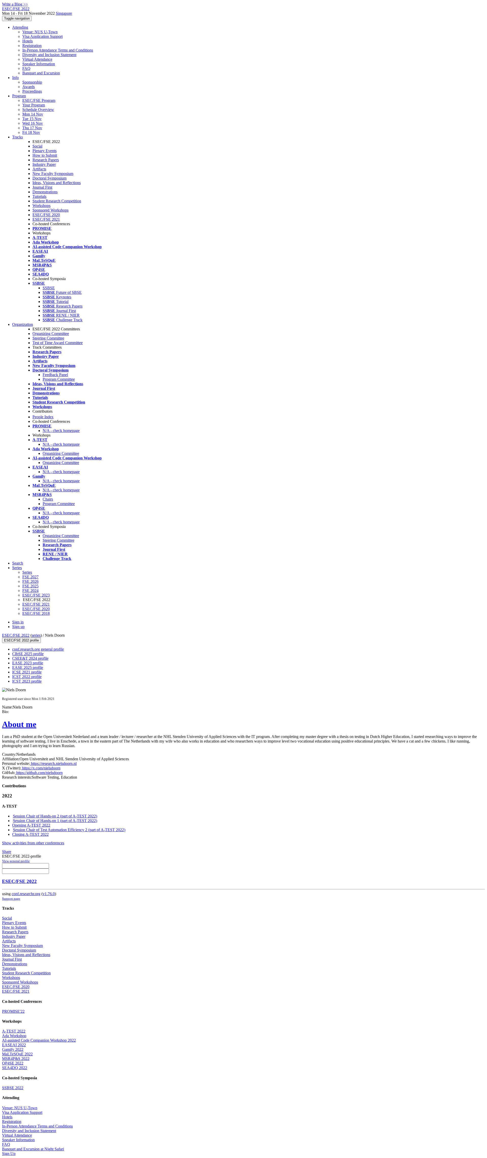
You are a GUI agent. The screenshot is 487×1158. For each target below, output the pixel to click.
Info (15, 77)
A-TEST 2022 (13, 1031)
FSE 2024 (30, 590)
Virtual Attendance (37, 59)
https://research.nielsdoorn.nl (53, 763)
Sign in (18, 622)
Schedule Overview (38, 109)
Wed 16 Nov (32, 123)
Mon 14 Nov (32, 114)
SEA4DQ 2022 (14, 1068)
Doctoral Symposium (49, 178)
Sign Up (8, 1153)
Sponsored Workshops (50, 210)
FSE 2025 (30, 586)
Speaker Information (38, 64)
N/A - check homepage (61, 430)
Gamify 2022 (12, 1049)
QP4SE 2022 (12, 1063)
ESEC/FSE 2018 (36, 613)
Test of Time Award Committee (57, 343)
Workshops (41, 205)
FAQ (26, 68)
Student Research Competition (56, 201)
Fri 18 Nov (31, 132)
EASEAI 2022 (14, 1045)
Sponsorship (32, 82)
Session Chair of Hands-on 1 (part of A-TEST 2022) (55, 820)
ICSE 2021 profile (27, 672)
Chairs (48, 499)
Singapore (64, 13)
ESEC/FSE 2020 (46, 215)
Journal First (42, 187)
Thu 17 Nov (32, 128)
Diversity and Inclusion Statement (49, 55)
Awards (28, 87)
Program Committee (59, 379)
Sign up (18, 626)
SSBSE (49, 288)
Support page (11, 898)
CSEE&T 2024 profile (30, 658)
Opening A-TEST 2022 (31, 825)
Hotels (27, 41)
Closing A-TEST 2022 (30, 834)
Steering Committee (48, 338)
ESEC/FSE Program (38, 100)
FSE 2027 (30, 577)
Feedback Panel (55, 375)
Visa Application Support (42, 36)
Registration (32, 45)
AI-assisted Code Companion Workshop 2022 (39, 1040)
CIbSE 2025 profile (28, 654)
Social (37, 146)
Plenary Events (44, 151)
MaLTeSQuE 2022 (17, 1054)
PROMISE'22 (13, 1011)
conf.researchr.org (26, 894)
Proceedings (32, 91)
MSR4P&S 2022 (15, 1058)
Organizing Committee (50, 333)
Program (19, 96)
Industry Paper (44, 164)
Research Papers (45, 160)
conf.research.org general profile (38, 649)
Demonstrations (45, 192)
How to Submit (44, 155)
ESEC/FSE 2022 (15, 635)
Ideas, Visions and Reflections (56, 183)
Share (6, 851)
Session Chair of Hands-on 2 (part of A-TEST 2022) (55, 816)
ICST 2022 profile (27, 676)
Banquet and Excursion (41, 73)
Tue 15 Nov (32, 119)
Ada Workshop (14, 1036)
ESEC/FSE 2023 (36, 595)
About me (19, 724)
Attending (20, 27)
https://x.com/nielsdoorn (40, 768)
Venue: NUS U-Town (40, 32)
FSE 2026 (30, 581)
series (36, 635)
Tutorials (39, 196)
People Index (43, 417)
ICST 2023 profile (27, 681)
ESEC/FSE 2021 (46, 219)
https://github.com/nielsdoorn (39, 772)
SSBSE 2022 (12, 1088)
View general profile (16, 861)
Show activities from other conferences (33, 843)
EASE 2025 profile (27, 667)
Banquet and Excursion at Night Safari (33, 1149)
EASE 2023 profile (27, 663)
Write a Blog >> (15, 4)
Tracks (17, 137)
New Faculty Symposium (52, 173)
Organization (22, 324)
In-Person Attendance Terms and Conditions (57, 50)
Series (27, 572)
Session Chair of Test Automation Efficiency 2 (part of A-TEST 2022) (69, 830)
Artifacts (39, 169)
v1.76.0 (49, 894)
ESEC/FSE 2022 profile (21, 640)
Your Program (33, 105)
